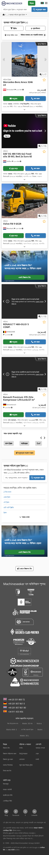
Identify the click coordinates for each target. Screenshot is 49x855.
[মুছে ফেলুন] (44, 35)
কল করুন (37, 98)
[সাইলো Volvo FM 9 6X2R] (24, 201)
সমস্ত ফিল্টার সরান (12, 35)
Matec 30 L (24, 735)
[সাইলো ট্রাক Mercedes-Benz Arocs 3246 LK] (24, 59)
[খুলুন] (24, 109)
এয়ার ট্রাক (7, 497)
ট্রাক (5, 512)
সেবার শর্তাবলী (11, 850)
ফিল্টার (15, 28)
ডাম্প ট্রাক (8, 443)
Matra (39, 723)
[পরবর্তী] (45, 59)
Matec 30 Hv (27, 723)
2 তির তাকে (7, 491)
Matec (40, 729)
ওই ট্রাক (6, 502)
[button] (46, 3)
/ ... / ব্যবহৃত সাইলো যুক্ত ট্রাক (15, 14)
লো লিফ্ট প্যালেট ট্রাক (27, 729)
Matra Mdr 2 (11, 729)
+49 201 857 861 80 (17, 707)
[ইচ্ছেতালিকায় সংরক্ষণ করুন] (44, 80)
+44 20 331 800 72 (16, 699)
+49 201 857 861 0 (16, 703)
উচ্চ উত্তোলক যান (12, 723)
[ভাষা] (42, 3)
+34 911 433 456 (15, 711)
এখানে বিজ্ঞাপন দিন (25, 568)
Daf (38, 443)
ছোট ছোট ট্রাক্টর (9, 507)
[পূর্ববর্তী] (4, 59)
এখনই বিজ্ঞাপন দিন (24, 277)
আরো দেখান (25, 517)
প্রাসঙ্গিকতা (36, 28)
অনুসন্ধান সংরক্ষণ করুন (25, 452)
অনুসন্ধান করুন (40, 9)
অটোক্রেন (24, 443)
